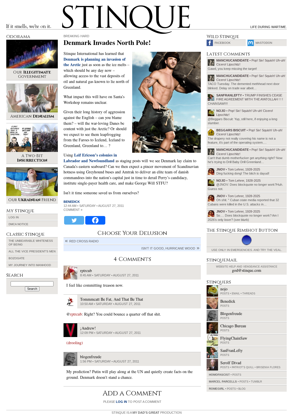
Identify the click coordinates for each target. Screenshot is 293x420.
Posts (224, 293)
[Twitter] (74, 220)
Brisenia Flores (268, 367)
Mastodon (264, 42)
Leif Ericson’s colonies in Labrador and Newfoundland (90, 158)
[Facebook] (95, 220)
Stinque (67, 7)
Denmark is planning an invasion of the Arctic (95, 62)
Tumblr (256, 381)
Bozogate (17, 258)
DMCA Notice (18, 224)
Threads (248, 293)
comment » (73, 209)
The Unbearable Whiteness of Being (31, 242)
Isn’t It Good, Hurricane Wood (168, 248)
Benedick (72, 201)
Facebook (223, 42)
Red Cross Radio (84, 241)
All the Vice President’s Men (32, 251)
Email (236, 293)
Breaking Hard (76, 36)
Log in (14, 217)
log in (121, 401)
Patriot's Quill (243, 367)
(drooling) (74, 342)
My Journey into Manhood (30, 265)
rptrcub (76, 314)
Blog (242, 388)
